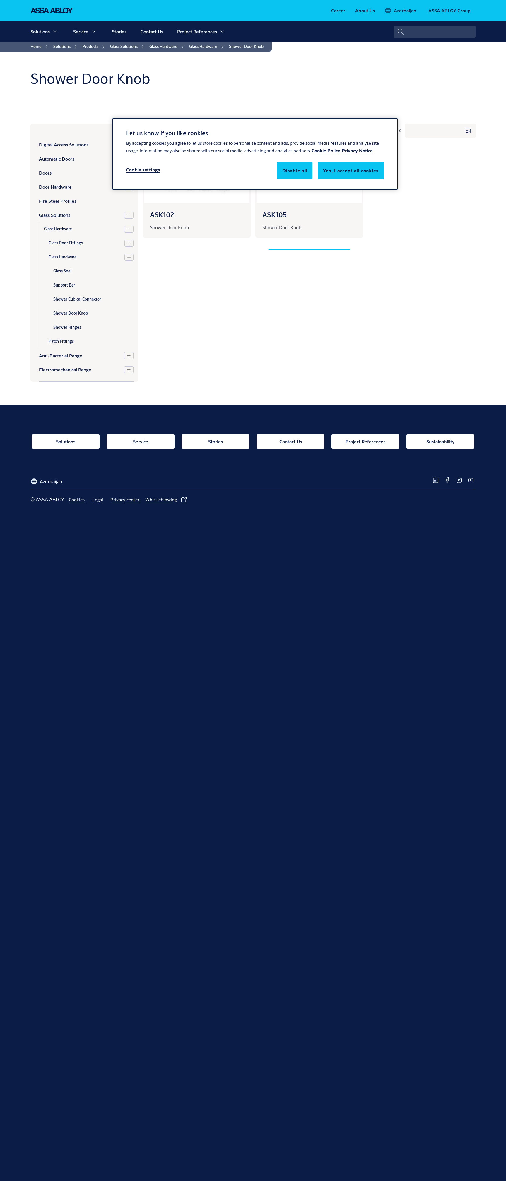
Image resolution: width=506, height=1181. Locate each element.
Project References (197, 31)
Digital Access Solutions (63, 145)
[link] (338, 10)
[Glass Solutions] (129, 215)
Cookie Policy (326, 151)
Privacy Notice (357, 151)
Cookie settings (143, 170)
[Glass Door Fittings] (129, 243)
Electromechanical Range (65, 370)
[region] (255, 154)
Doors (45, 173)
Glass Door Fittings (66, 243)
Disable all (294, 171)
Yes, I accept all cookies (351, 171)
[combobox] (435, 32)
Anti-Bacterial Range (60, 355)
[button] (55, 32)
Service (80, 31)
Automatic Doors (56, 159)
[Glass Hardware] (129, 229)
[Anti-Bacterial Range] (129, 355)
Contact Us (152, 31)
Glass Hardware (58, 228)
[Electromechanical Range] (129, 369)
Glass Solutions (54, 215)
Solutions (40, 31)
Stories (119, 31)
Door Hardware (55, 187)
